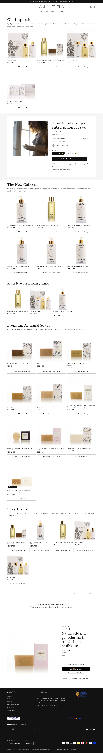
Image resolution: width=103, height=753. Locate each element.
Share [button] (65, 678)
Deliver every (57, 141)
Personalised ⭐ (72, 153)
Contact (9, 696)
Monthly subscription (60, 138)
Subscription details (61, 145)
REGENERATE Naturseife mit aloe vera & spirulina (79, 364)
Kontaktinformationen (62, 749)
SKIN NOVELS (15, 749)
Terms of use (11, 710)
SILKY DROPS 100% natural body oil (47, 225)
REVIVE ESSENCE (72, 60)
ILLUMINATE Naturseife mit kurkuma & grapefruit (19, 406)
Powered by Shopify (24, 749)
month (64, 141)
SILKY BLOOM (11, 60)
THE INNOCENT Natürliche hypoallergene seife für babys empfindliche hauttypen (81, 406)
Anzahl (63, 655)
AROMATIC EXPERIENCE (14, 101)
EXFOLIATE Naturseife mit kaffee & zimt (19, 363)
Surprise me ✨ (58, 153)
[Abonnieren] (34, 729)
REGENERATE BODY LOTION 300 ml (78, 266)
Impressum (73, 749)
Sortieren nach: (63, 594)
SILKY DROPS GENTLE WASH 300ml (18, 266)
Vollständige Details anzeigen (61, 169)
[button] (9, 7)
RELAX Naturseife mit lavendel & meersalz (79, 448)
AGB (54, 749)
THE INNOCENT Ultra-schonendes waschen (20, 225)
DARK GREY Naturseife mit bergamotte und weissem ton (20, 449)
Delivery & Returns (13, 704)
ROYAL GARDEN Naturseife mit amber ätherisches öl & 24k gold (18, 491)
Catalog (9, 701)
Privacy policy (11, 707)
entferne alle (67, 607)
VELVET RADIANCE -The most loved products (50, 60)
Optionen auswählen (51, 67)
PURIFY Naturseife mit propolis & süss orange (50, 363)
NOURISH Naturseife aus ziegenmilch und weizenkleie (49, 406)
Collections (10, 699)
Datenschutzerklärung (46, 749)
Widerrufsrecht (35, 749)
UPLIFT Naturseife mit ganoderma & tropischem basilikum (51, 449)
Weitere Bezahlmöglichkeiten (76, 673)
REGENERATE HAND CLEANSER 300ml (49, 266)
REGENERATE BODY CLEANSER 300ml (78, 225)
